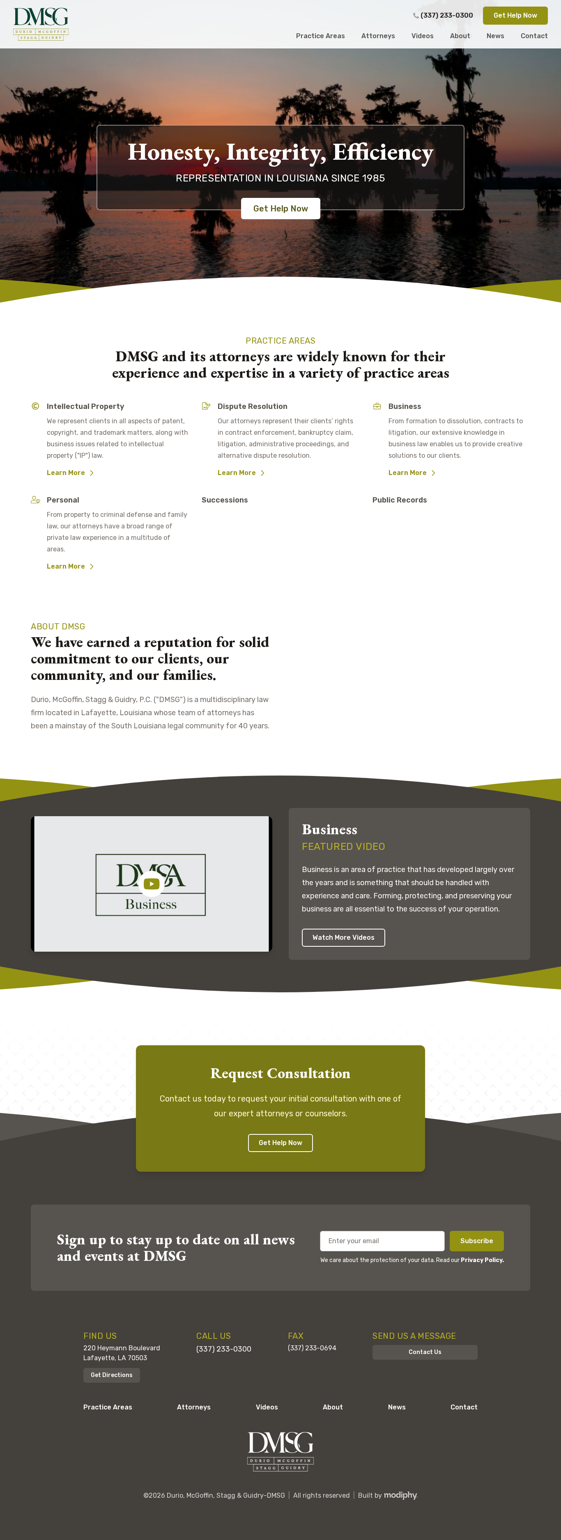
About (333, 1407)
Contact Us (425, 1352)
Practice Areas (107, 1407)
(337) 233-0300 (447, 15)
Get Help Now (515, 15)
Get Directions (112, 1375)
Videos (267, 1407)
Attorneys (194, 1407)
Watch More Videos (344, 937)
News (397, 1407)
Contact (464, 1407)
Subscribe (476, 1241)
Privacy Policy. (482, 1260)
